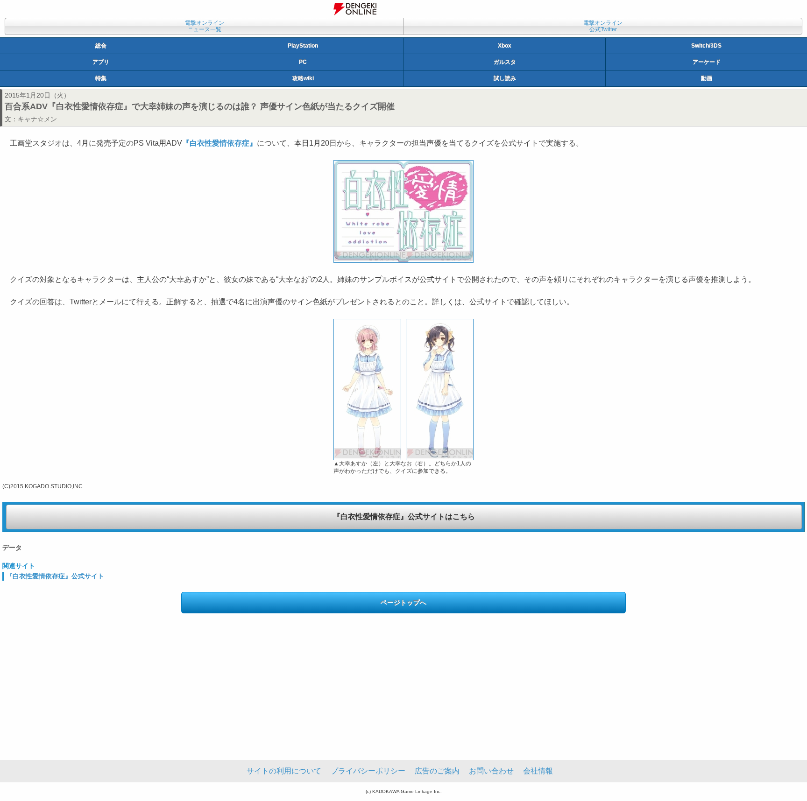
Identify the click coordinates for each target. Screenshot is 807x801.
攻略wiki (303, 78)
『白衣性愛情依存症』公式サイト (55, 576)
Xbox (504, 45)
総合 (100, 45)
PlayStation (303, 45)
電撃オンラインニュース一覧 (204, 26)
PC (303, 62)
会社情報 (538, 771)
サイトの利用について (284, 771)
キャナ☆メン (37, 119)
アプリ (100, 62)
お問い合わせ (491, 771)
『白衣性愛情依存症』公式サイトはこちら (404, 516)
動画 (706, 78)
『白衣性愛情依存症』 (219, 143)
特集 (100, 78)
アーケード (707, 62)
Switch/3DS (706, 45)
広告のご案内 (437, 771)
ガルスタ (505, 62)
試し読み (505, 78)
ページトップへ (403, 602)
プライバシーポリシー (368, 771)
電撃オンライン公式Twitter (603, 26)
